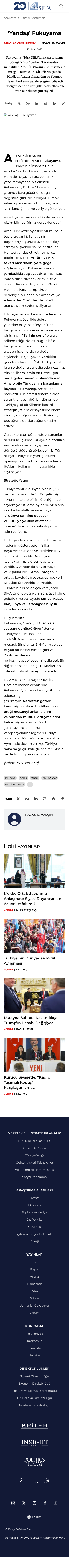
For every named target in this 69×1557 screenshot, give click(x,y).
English (37, 1516)
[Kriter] (34, 1425)
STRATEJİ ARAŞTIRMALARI (21, 42)
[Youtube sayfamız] (55, 1503)
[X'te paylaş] (19, 103)
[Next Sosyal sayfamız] (13, 1503)
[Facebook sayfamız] (45, 1503)
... (30, 784)
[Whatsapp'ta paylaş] (28, 103)
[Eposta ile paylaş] (45, 103)
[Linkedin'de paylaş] (36, 103)
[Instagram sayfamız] (34, 1503)
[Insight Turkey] (34, 1443)
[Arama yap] (61, 6)
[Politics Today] (34, 1461)
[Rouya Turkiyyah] (34, 1481)
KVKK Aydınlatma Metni (19, 1529)
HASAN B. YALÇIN (53, 42)
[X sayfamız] (24, 1503)
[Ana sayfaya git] (32, 6)
